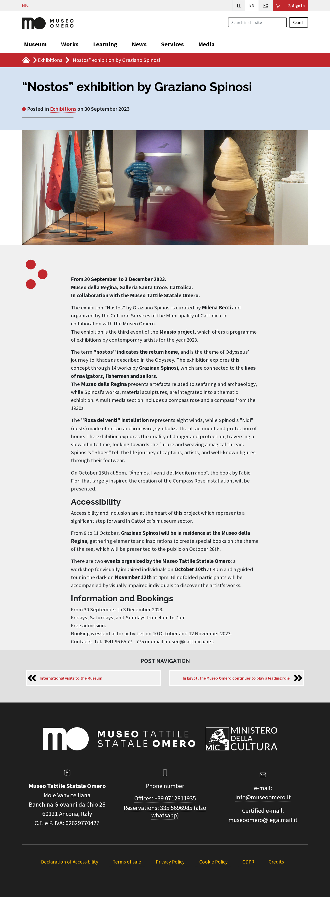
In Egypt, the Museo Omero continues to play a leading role (236, 678)
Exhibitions (50, 60)
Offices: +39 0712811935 (165, 798)
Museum (35, 44)
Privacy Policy (170, 862)
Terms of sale (127, 862)
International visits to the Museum (71, 678)
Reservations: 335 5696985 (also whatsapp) (165, 811)
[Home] (47, 22)
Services (172, 44)
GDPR (248, 862)
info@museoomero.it (263, 797)
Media (206, 44)
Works (70, 44)
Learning (105, 44)
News (139, 44)
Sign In (298, 5)
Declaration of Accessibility (69, 862)
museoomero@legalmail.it (263, 820)
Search (298, 22)
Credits (276, 862)
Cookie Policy (213, 862)
